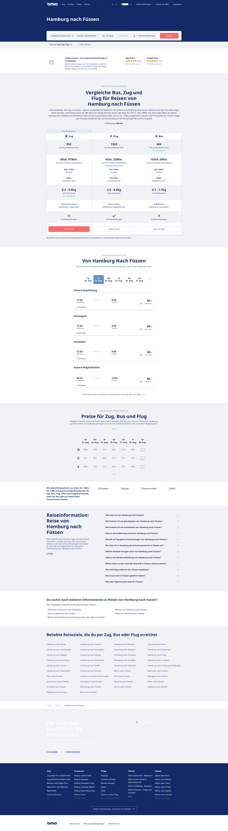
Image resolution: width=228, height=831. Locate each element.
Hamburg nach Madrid (124, 644)
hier (143, 394)
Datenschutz (114, 823)
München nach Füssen (158, 671)
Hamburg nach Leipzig (90, 655)
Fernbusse (79, 771)
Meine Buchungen (144, 4)
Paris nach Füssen (55, 676)
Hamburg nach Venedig (124, 660)
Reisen (58, 705)
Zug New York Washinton (59, 775)
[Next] (149, 279)
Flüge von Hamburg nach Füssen (129, 613)
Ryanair (104, 775)
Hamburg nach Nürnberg (58, 660)
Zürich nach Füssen (122, 686)
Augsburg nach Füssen (57, 692)
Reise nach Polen (163, 787)
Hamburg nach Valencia (124, 665)
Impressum (74, 823)
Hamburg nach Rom (157, 644)
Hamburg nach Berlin (56, 644)
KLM (103, 790)
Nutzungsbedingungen (93, 823)
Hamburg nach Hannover (159, 649)
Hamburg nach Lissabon (159, 660)
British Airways (108, 783)
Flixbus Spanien (81, 779)
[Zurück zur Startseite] (54, 4)
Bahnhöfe (51, 790)
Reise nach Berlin (163, 779)
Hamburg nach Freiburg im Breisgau (164, 665)
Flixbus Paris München (84, 790)
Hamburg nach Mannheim (58, 671)
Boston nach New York (57, 783)
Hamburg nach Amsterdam (59, 649)
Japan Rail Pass (162, 775)
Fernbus (71, 4)
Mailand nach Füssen (123, 681)
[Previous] (78, 441)
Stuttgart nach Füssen (158, 676)
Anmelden (177, 4)
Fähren (87, 4)
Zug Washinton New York (59, 779)
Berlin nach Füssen (122, 671)
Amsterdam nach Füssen (58, 681)
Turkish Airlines (108, 779)
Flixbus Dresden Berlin (84, 787)
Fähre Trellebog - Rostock (140, 786)
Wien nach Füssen (156, 681)
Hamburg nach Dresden (125, 655)
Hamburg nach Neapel (57, 655)
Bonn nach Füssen (88, 692)
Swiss (103, 787)
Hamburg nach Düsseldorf (92, 649)
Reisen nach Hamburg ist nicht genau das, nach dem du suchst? (76, 617)
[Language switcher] (127, 4)
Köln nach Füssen (122, 676)
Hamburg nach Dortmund (92, 660)
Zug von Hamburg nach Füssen (62, 613)
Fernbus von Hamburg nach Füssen (131, 609)
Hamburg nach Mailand (124, 649)
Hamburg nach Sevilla (90, 665)
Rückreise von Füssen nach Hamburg (64, 609)
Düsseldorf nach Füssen (91, 681)
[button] (108, 36)
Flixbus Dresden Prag (84, 783)
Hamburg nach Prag (157, 655)
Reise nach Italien (163, 790)
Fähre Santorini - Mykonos (140, 775)
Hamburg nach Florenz (90, 671)
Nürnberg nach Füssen (90, 686)
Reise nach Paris (162, 783)
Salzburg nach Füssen (157, 686)
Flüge (79, 4)
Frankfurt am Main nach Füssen (94, 676)
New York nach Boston (57, 787)
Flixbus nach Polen (82, 775)
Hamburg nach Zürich (56, 665)
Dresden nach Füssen (56, 686)
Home (49, 705)
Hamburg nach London (90, 644)
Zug (63, 4)
